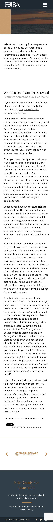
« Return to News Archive (26, 427)
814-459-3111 (32, 498)
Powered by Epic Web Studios (17, 520)
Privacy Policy (26, 509)
